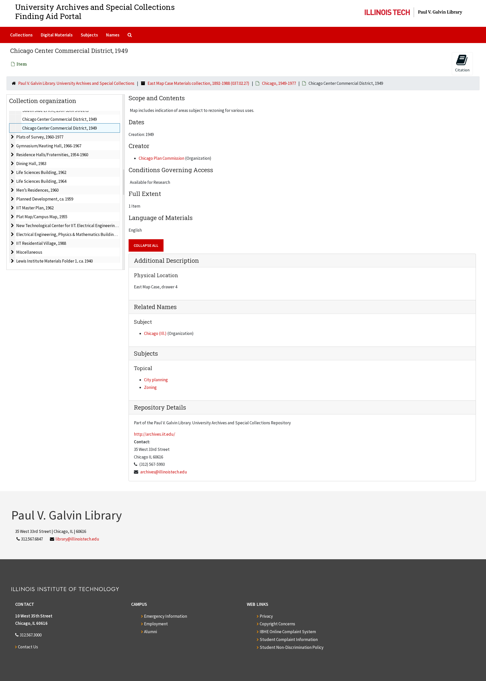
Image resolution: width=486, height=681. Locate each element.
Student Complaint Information (289, 639)
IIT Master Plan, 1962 (35, 208)
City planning (156, 380)
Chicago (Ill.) (155, 333)
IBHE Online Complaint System (288, 631)
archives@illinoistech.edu (163, 472)
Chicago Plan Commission (161, 158)
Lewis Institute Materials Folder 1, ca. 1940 (54, 261)
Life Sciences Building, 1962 (41, 172)
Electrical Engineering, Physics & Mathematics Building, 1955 (71, 234)
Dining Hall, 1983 (31, 163)
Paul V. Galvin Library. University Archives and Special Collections (76, 83)
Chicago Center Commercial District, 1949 (59, 119)
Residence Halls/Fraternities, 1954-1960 (52, 154)
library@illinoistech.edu (77, 539)
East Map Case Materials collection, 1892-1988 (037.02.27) (198, 83)
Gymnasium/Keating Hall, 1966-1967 (48, 146)
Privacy (266, 616)
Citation (462, 69)
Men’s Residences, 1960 (37, 190)
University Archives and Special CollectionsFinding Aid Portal (95, 11)
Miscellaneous (29, 252)
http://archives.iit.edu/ (154, 434)
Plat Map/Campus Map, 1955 (41, 216)
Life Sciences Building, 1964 (41, 181)
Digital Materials (57, 35)
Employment (156, 624)
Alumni (150, 631)
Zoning (150, 387)
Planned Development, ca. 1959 (44, 199)
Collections (21, 35)
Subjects (89, 35)
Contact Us (28, 647)
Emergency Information (165, 616)
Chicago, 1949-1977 (279, 83)
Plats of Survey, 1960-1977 (39, 137)
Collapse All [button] (146, 245)
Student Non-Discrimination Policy (291, 647)
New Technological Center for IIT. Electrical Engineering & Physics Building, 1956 (88, 225)
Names (112, 35)
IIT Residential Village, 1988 (41, 243)
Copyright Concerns (277, 624)
